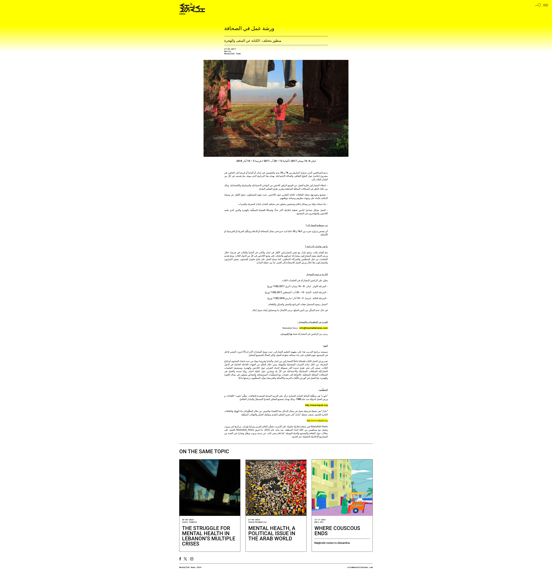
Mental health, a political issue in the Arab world (271, 533)
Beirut (227, 51)
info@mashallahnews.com (313, 328)
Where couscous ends (337, 530)
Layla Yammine (189, 522)
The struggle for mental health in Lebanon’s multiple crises (208, 536)
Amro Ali (319, 522)
